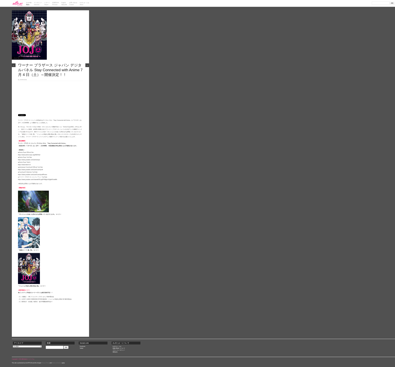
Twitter (81, 348)
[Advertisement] (50, 96)
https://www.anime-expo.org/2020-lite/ (29, 155)
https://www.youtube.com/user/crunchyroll (30, 169)
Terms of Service (56, 363)
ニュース (16, 58)
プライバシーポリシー (119, 350)
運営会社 (115, 352)
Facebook (82, 346)
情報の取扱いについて (119, 348)
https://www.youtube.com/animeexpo (29, 160)
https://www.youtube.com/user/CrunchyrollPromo (32, 174)
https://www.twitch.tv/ (24, 164)
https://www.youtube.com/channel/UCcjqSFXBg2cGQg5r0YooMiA (37, 179)
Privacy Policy (45, 363)
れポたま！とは (117, 346)
